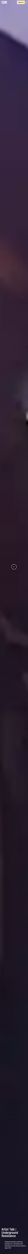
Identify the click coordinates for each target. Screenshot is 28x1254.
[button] (26, 2)
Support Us (21, 2)
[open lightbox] (14, 566)
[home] (4, 2)
